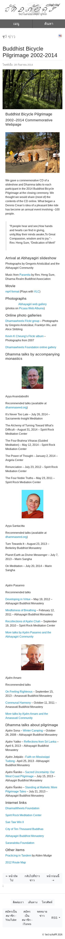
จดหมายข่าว (42, 913)
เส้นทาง (32, 902)
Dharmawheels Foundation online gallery (30, 347)
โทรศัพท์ (47, 902)
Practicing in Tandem (18, 855)
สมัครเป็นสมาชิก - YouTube (11, 915)
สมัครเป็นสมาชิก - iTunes (27, 918)
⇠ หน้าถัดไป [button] (12, 878)
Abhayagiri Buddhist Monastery (24, 835)
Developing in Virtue (18, 599)
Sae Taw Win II (14, 822)
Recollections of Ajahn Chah (22, 621)
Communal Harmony (18, 702)
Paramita (25, 274)
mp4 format (12, 291)
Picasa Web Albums (31, 308)
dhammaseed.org (16, 407)
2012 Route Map (15, 862)
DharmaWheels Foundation (22, 808)
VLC (37, 291)
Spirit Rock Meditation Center (23, 815)
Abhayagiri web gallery (32, 304)
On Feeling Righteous (18, 691)
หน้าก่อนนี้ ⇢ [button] (53, 878)
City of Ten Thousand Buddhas (24, 829)
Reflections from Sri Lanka (40, 741)
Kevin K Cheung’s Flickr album (24, 336)
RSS (54, 917)
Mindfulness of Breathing (20, 610)
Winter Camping (33, 730)
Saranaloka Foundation (19, 842)
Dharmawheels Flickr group (22, 320)
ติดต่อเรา (18, 902)
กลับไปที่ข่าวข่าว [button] (32, 878)
